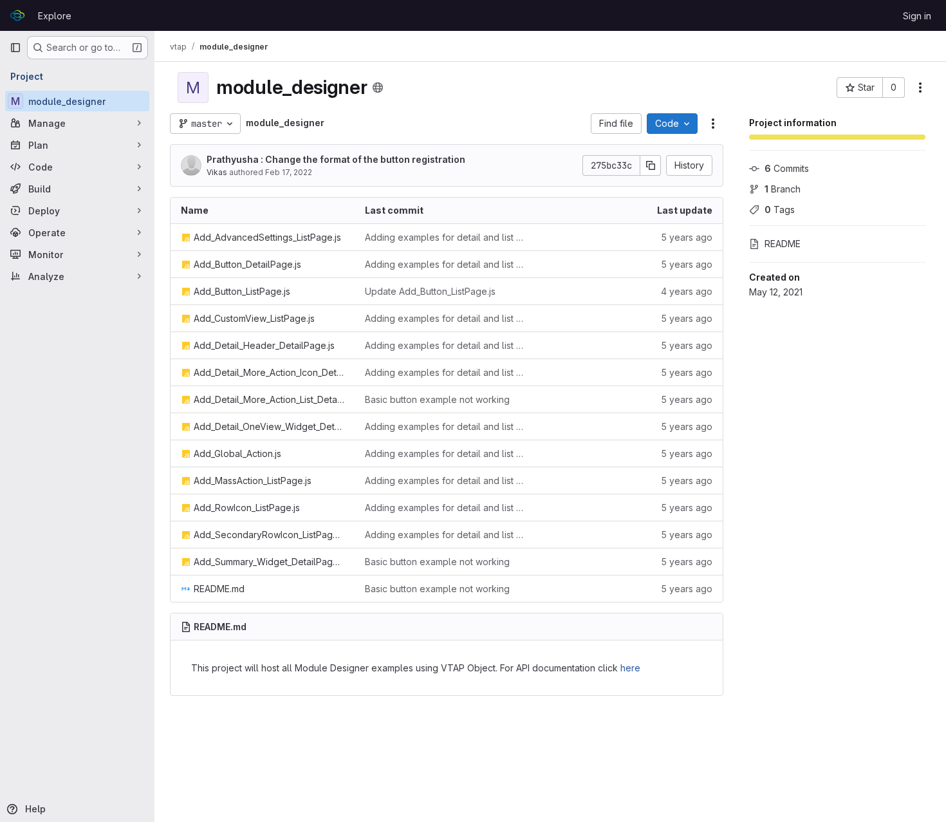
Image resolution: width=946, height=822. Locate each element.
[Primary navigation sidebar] (15, 47)
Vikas (217, 172)
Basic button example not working (437, 399)
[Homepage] (17, 15)
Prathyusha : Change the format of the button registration (336, 159)
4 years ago (686, 291)
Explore (54, 15)
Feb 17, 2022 (288, 172)
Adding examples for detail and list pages (446, 237)
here (630, 667)
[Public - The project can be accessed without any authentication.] (378, 87)
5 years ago (686, 237)
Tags (780, 209)
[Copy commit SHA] (650, 165)
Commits (787, 168)
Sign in (917, 15)
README (783, 243)
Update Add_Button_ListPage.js (430, 291)
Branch (783, 188)
